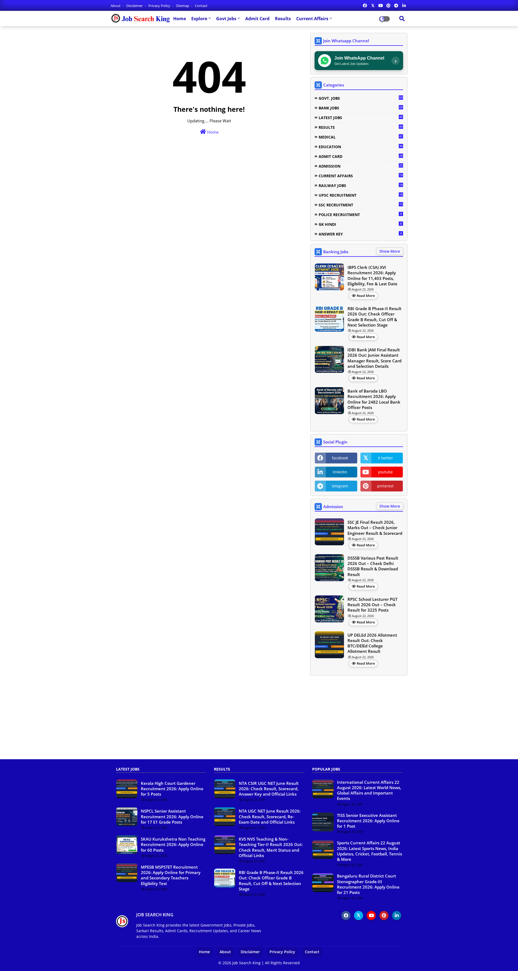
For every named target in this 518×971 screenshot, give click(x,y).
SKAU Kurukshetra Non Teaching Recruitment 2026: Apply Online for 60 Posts (173, 844)
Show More (389, 251)
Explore (199, 19)
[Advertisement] (259, 720)
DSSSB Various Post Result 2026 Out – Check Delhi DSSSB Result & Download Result (372, 566)
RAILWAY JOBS (361, 185)
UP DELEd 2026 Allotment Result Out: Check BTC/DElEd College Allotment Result (372, 643)
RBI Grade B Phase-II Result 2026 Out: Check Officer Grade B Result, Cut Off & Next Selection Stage (374, 317)
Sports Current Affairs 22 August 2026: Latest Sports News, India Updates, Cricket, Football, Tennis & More (369, 851)
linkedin (340, 471)
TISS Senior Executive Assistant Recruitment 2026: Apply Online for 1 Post (368, 821)
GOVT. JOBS (361, 98)
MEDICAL (361, 137)
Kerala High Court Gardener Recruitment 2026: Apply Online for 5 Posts (172, 789)
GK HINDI (360, 224)
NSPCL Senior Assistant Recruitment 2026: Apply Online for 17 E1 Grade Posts (172, 816)
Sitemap (183, 5)
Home (179, 19)
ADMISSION (361, 166)
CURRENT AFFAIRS (361, 175)
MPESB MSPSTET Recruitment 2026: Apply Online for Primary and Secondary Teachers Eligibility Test (170, 875)
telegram (340, 485)
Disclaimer (135, 5)
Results (283, 19)
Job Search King (246, 962)
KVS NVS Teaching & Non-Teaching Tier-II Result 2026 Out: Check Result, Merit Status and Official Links (271, 847)
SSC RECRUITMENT (361, 204)
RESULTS (361, 127)
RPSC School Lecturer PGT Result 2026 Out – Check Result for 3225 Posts (372, 605)
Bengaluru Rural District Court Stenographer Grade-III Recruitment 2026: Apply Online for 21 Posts (368, 884)
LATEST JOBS (361, 117)
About (116, 5)
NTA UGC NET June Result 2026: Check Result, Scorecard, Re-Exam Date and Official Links (270, 816)
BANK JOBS (361, 107)
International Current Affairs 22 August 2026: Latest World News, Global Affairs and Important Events (369, 790)
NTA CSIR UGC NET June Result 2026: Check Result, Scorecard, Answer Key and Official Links (269, 789)
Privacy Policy (159, 5)
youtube (385, 471)
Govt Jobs (226, 19)
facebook (340, 457)
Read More (366, 295)
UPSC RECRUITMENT (361, 195)
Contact (201, 5)
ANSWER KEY (360, 234)
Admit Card (257, 19)
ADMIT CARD (361, 156)
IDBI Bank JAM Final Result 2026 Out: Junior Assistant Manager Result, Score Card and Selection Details (374, 358)
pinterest (385, 485)
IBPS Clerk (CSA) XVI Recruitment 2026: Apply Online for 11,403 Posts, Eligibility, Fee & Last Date (372, 275)
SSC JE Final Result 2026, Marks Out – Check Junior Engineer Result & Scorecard (374, 527)
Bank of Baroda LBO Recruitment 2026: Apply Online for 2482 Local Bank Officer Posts (373, 399)
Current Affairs (312, 19)
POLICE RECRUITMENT (360, 214)
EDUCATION (361, 146)
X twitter (385, 457)
